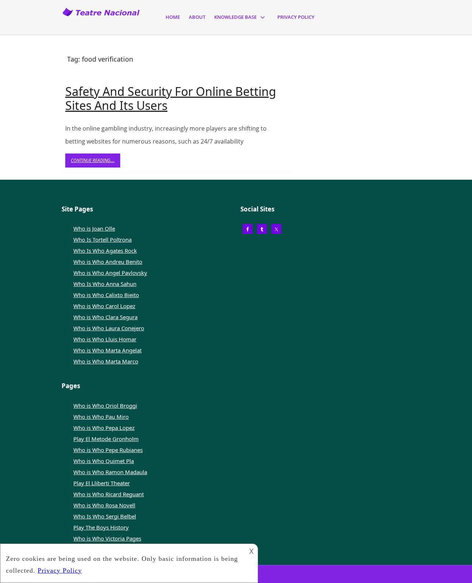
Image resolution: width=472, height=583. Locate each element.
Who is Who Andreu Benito (107, 261)
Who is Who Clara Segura (105, 317)
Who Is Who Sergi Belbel (104, 516)
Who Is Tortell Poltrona (102, 239)
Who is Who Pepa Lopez (104, 427)
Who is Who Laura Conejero (108, 328)
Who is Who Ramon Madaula (110, 472)
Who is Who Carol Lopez (104, 306)
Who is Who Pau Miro (101, 416)
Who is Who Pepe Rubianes (108, 449)
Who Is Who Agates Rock (105, 250)
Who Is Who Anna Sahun (104, 283)
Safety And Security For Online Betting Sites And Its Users (170, 98)
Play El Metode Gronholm (106, 438)
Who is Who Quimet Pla (103, 461)
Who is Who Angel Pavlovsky (110, 272)
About (197, 17)
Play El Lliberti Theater (101, 483)
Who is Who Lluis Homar (104, 339)
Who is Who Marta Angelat (107, 350)
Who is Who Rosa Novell (104, 505)
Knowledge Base (235, 17)
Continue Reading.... (95, 162)
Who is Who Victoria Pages (107, 538)
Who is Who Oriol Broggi (105, 405)
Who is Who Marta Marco (105, 361)
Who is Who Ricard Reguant (108, 494)
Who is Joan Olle (94, 228)
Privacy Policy (296, 17)
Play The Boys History (101, 527)
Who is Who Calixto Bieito (106, 295)
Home (173, 17)
